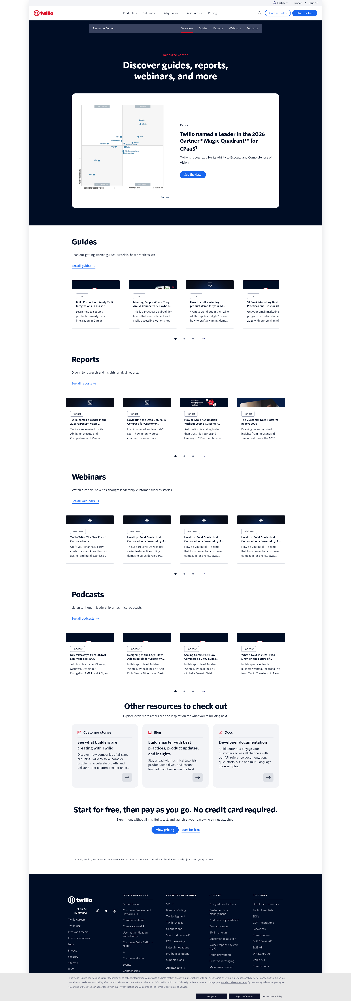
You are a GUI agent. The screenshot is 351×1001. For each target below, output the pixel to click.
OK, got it (211, 996)
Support (298, 3)
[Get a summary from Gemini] (107, 911)
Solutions (149, 13)
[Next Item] (203, 338)
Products (128, 13)
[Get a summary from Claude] (115, 911)
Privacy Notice (126, 986)
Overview (187, 28)
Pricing (212, 13)
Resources (192, 13)
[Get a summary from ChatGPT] (99, 911)
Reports (218, 28)
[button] (175, 339)
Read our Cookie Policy (271, 996)
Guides (203, 28)
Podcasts (252, 28)
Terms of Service (178, 986)
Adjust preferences (244, 996)
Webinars (235, 28)
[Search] (259, 13)
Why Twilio (170, 13)
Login (311, 3)
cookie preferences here (234, 982)
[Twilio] (43, 13)
